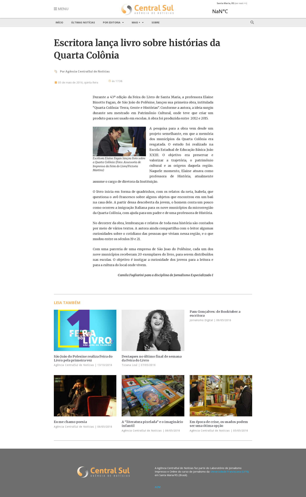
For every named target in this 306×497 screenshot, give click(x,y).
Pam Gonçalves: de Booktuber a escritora (215, 314)
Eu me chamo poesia (70, 422)
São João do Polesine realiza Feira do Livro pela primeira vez (83, 358)
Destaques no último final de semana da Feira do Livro (152, 358)
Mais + (136, 22)
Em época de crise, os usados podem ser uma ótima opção (219, 424)
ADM (158, 487)
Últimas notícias (83, 22)
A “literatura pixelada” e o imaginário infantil (152, 424)
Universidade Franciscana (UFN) (229, 471)
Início (59, 22)
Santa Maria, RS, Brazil (230, 9)
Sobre (156, 22)
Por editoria (111, 22)
